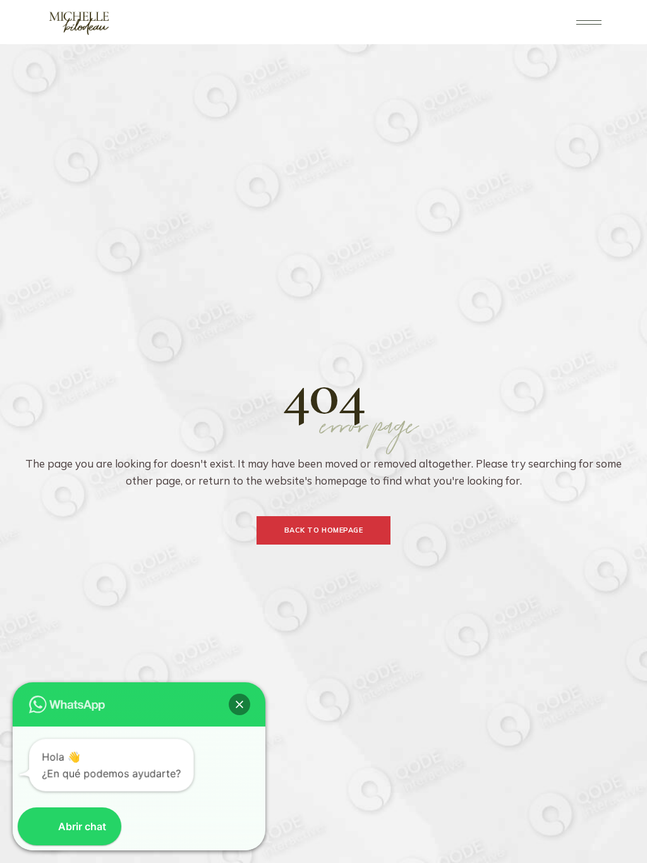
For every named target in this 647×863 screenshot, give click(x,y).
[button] (239, 704)
